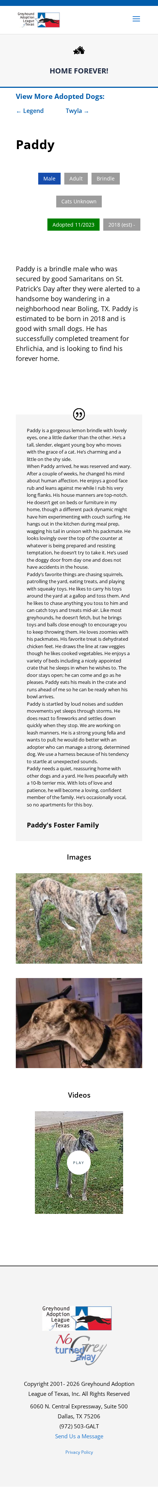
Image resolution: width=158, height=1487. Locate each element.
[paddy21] (79, 1065)
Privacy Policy (79, 1452)
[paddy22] (79, 961)
